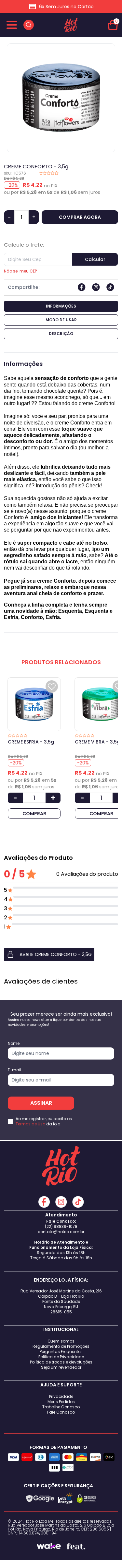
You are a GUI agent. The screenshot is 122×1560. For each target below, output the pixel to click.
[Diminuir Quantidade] (15, 798)
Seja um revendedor (61, 1367)
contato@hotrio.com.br (61, 1231)
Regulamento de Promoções (61, 1346)
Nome (14, 1043)
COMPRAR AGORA (80, 217)
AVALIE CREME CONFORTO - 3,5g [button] (56, 954)
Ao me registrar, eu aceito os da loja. (44, 1121)
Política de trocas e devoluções (61, 1362)
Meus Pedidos (61, 1401)
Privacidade (61, 1396)
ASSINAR (41, 1103)
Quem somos (61, 1341)
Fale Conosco (61, 1412)
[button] (61, 954)
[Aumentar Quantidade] (53, 798)
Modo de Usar (61, 320)
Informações (61, 306)
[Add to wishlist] (52, 686)
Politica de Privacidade (61, 1357)
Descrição (61, 333)
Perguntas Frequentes (61, 1351)
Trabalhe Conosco (61, 1407)
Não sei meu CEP (20, 271)
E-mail (14, 1070)
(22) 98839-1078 (61, 1226)
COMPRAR (34, 813)
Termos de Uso (30, 1124)
